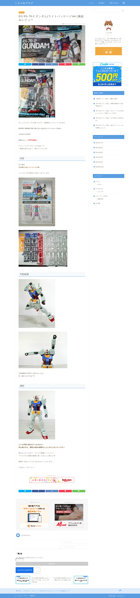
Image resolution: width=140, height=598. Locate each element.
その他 (98, 203)
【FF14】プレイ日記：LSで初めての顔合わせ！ (110, 119)
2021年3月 (99, 162)
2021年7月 (99, 143)
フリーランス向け (102, 196)
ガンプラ (22, 12)
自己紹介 (102, 3)
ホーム (91, 3)
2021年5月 (99, 152)
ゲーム (98, 181)
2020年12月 (100, 167)
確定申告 (100, 199)
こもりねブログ (24, 3)
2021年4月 (99, 157)
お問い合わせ (114, 3)
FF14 (99, 184)
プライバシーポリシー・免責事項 (25, 595)
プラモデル (99, 189)
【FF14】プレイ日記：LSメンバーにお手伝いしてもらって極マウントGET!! (110, 112)
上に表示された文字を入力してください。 (30, 557)
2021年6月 (99, 147)
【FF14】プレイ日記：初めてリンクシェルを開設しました (109, 127)
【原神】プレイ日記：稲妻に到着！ (107, 98)
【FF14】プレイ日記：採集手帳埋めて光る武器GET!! (109, 105)
